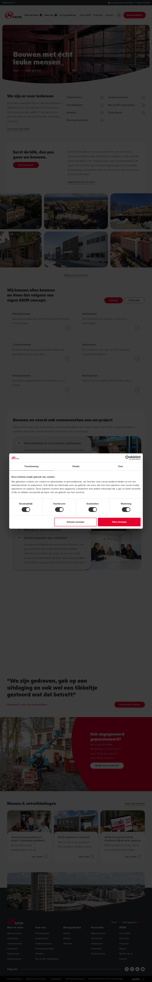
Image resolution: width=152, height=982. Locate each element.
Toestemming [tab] (31, 466)
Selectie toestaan (75, 522)
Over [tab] (120, 466)
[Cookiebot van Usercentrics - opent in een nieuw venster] (128, 458)
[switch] (59, 509)
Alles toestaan (119, 522)
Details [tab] (76, 466)
